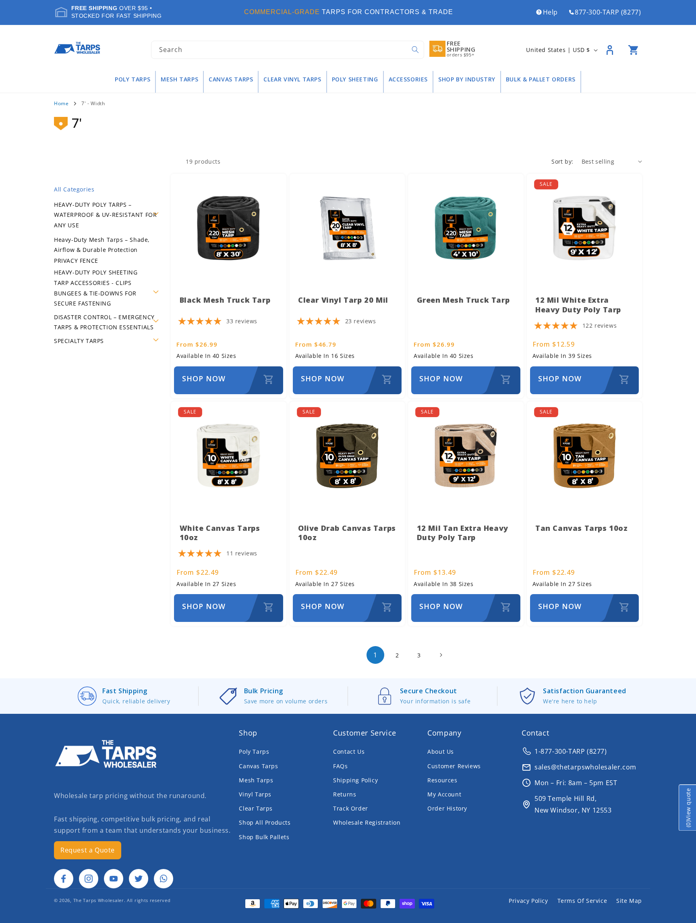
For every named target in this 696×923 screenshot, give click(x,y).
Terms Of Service (582, 900)
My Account (444, 794)
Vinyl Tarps (255, 794)
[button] (633, 50)
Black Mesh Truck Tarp (225, 300)
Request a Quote (87, 850)
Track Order (350, 808)
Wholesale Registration (366, 822)
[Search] (415, 49)
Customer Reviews (454, 766)
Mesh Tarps (179, 79)
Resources (442, 780)
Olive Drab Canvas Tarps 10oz (347, 532)
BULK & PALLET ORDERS (541, 79)
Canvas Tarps (231, 79)
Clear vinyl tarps (292, 79)
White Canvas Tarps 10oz (220, 532)
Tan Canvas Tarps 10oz (581, 528)
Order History (447, 808)
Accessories (408, 79)
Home (61, 103)
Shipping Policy (355, 780)
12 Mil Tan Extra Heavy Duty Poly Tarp (462, 532)
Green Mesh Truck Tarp (463, 300)
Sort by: (562, 161)
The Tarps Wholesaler (98, 900)
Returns (344, 794)
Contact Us (349, 751)
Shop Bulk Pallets (264, 837)
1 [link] (375, 655)
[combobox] (287, 50)
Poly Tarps (132, 79)
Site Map (629, 900)
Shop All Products (264, 822)
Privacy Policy (528, 900)
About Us (440, 751)
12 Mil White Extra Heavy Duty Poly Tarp (578, 304)
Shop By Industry (466, 79)
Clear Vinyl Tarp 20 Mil (343, 300)
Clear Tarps (256, 808)
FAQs (340, 766)
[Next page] (441, 655)
